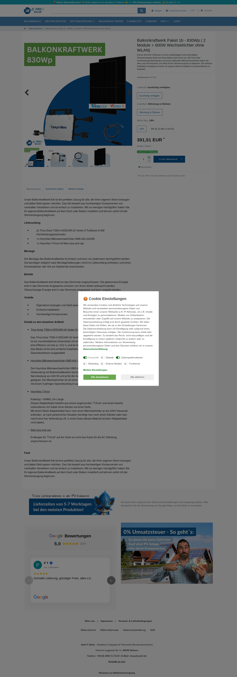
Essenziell (93, 357)
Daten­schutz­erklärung (95, 349)
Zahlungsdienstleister (132, 357)
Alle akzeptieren (100, 377)
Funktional (134, 363)
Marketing (93, 363)
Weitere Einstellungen (95, 370)
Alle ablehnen (137, 377)
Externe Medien (114, 363)
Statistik (110, 357)
